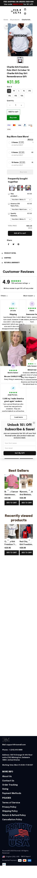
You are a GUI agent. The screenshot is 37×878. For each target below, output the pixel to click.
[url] (14, 745)
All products (15, 20)
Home (6, 20)
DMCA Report (26, 856)
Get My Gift (20, 453)
